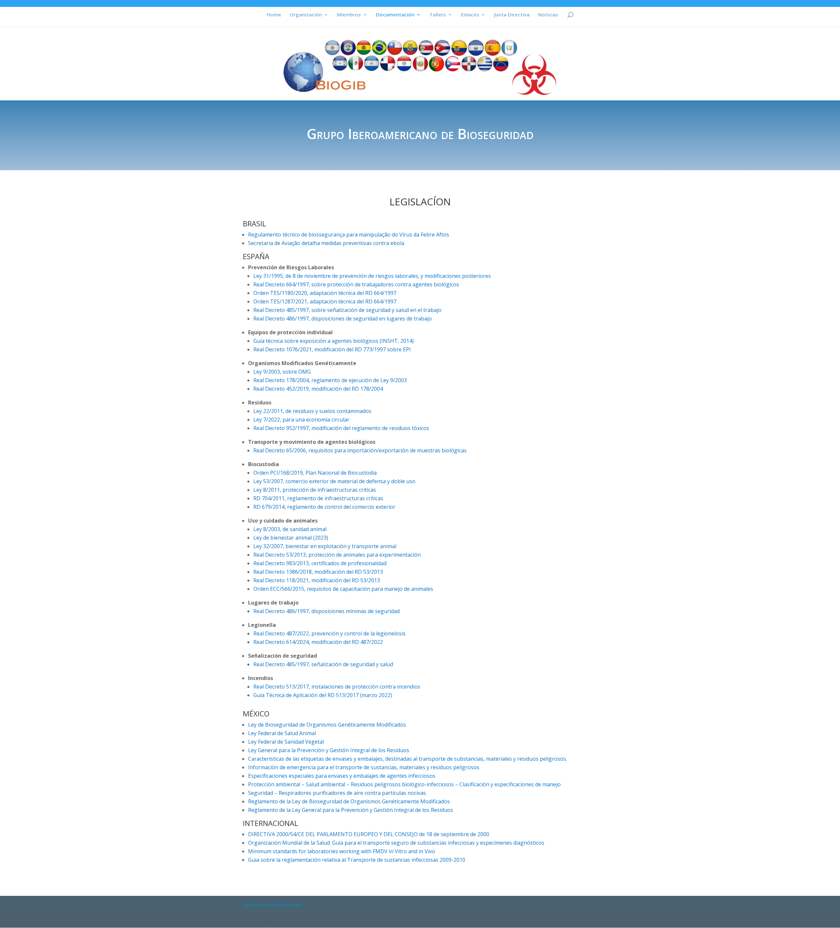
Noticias (548, 15)
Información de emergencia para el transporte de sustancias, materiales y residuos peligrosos (363, 767)
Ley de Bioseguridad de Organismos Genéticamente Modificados (327, 724)
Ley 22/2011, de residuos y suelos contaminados (312, 411)
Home (274, 15)
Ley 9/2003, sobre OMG (282, 371)
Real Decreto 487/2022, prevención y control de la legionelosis (329, 633)
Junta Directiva (512, 15)
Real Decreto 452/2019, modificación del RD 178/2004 (318, 388)
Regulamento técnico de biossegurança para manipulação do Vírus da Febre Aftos (348, 234)
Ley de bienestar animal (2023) (290, 537)
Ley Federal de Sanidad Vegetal (286, 741)
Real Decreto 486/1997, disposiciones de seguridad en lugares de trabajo (342, 318)
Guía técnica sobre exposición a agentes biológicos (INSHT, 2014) (333, 340)
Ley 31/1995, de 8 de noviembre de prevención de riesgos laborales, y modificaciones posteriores (372, 275)
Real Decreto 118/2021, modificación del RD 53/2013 (316, 580)
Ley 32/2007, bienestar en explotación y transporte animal (324, 546)
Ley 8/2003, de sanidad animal (289, 529)
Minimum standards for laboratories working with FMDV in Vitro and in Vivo (341, 851)
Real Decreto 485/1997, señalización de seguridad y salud (323, 664)
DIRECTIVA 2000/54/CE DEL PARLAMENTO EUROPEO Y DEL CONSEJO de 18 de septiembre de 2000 (368, 834)
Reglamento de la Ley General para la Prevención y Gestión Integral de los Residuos (350, 810)
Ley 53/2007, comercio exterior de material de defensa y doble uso (334, 481)
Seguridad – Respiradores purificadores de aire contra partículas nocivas (337, 792)
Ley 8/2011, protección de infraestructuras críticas (314, 489)
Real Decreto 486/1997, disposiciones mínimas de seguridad (326, 611)
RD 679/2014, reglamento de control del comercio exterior (324, 506)
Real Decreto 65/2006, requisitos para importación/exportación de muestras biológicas (360, 450)
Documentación (395, 15)
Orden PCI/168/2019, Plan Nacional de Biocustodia (315, 472)
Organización (306, 15)
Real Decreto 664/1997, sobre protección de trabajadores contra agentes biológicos (356, 284)
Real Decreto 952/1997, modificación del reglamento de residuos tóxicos (341, 428)
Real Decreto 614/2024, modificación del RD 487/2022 (318, 642)
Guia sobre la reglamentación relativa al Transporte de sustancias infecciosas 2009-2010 (356, 859)
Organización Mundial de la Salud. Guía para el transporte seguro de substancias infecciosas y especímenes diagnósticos (396, 842)
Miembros (349, 15)
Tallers (438, 15)
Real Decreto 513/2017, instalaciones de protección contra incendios (336, 686)
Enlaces (470, 15)
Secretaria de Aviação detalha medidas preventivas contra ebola (326, 243)
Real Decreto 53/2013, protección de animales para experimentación (337, 554)
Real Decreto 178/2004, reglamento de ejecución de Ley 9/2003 (330, 380)
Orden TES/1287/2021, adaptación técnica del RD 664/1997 (324, 301)
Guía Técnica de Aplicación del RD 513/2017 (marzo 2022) (322, 695)
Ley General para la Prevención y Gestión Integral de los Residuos (328, 750)
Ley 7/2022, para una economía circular (301, 419)
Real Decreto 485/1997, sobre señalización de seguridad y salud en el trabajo (347, 310)
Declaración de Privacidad (272, 904)
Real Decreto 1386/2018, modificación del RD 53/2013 (318, 571)
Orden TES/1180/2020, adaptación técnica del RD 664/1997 (324, 293)
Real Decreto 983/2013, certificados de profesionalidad (320, 563)
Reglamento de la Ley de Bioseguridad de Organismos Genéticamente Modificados (349, 801)
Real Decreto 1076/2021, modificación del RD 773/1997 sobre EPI (332, 349)
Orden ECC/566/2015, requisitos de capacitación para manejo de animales (343, 588)
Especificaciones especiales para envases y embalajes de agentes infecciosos (341, 775)
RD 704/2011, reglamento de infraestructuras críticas (318, 498)
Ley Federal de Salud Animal (282, 733)
